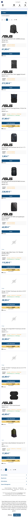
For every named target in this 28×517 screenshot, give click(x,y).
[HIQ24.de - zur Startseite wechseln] (7, 2)
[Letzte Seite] (11, 20)
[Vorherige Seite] (5, 20)
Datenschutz (22, 489)
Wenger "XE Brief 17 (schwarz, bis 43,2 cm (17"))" (14, 368)
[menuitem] (25, 5)
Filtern (4, 12)
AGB (25, 489)
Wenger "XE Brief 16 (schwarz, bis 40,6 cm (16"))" (14, 291)
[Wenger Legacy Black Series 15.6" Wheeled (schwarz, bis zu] (14, 242)
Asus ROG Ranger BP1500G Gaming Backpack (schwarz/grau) (13, 217)
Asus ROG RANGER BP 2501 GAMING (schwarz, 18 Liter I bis (13, 39)
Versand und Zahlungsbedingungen (7, 489)
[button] (11, 126)
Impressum (14, 490)
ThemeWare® (23, 495)
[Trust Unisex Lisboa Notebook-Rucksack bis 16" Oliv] (14, 433)
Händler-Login (15, 488)
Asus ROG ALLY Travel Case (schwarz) (11, 405)
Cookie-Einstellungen (8, 488)
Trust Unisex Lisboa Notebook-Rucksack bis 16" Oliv (13, 443)
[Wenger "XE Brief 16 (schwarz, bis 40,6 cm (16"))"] (14, 281)
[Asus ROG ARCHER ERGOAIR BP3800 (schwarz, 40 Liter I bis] (14, 171)
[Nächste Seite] (9, 20)
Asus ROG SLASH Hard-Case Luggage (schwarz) (13, 74)
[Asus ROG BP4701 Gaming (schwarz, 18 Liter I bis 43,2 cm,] (14, 98)
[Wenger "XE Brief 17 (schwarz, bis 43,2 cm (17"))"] (14, 358)
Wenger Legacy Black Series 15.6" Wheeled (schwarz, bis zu (12, 252)
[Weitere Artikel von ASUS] (14, 36)
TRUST (3, 440)
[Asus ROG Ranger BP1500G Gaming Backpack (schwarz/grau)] (14, 207)
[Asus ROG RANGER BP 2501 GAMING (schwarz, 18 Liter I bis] (14, 29)
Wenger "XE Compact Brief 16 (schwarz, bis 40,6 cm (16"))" (13, 329)
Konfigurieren (17, 515)
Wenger (3, 249)
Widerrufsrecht (16, 489)
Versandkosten (20, 493)
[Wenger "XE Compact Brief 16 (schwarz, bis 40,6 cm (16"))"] (14, 319)
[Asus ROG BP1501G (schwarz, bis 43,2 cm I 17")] (14, 137)
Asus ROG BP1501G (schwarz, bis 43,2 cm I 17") (13, 147)
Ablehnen (10, 515)
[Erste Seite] (2, 20)
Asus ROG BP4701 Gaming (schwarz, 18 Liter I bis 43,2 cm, (14, 109)
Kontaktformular (20, 488)
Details (10, 53)
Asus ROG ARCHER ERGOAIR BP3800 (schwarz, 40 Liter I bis (13, 182)
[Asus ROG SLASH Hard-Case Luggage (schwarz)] (14, 64)
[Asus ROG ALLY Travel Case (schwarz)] (14, 395)
